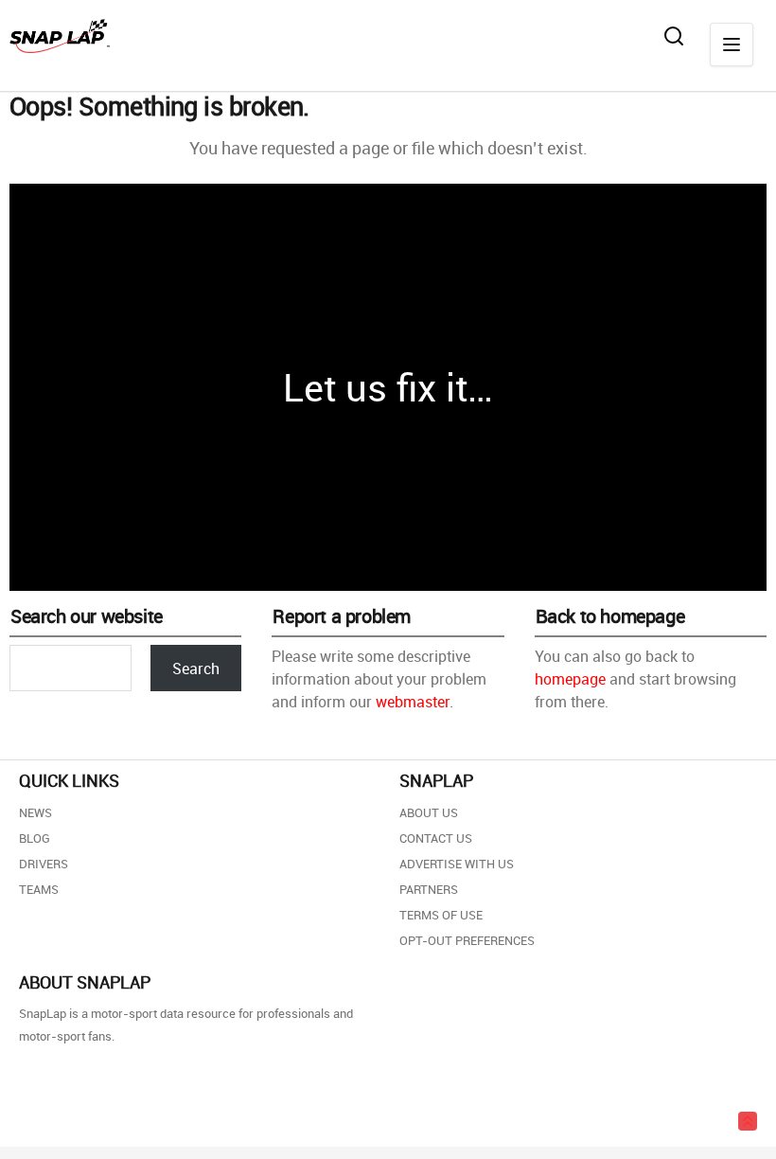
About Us (428, 812)
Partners (428, 889)
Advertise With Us (456, 863)
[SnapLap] (59, 36)
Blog (34, 838)
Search (196, 668)
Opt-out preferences (467, 940)
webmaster (413, 701)
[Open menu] (731, 44)
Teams (39, 889)
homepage (570, 679)
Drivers (43, 863)
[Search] (674, 36)
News (35, 812)
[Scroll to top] (747, 1121)
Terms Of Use (441, 914)
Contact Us (435, 838)
